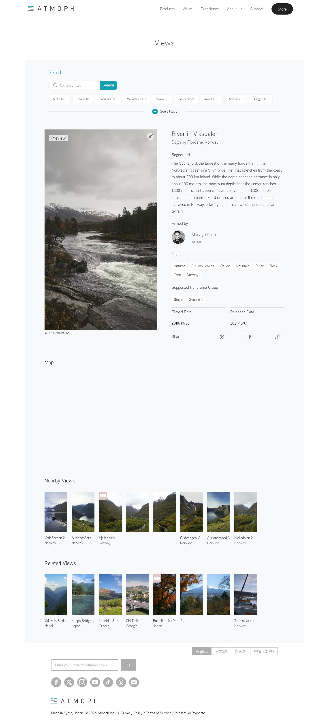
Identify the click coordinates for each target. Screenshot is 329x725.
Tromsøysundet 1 (245, 620)
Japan (76, 626)
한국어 (241, 651)
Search (108, 85)
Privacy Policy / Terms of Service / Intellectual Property (163, 713)
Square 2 (196, 299)
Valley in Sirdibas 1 (56, 620)
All (59, 99)
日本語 (221, 651)
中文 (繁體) (264, 651)
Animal (236, 99)
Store (282, 9)
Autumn (179, 266)
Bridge (260, 99)
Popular (108, 99)
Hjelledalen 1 (108, 538)
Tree (177, 274)
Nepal (49, 626)
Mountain (136, 99)
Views (187, 8)
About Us (234, 8)
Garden (186, 99)
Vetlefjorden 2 (55, 538)
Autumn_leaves (202, 266)
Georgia (131, 626)
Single (178, 299)
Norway (211, 142)
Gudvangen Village (191, 538)
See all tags (168, 111)
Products (167, 8)
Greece (104, 626)
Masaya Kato (204, 234)
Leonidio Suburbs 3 (110, 620)
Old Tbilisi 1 (134, 620)
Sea (162, 99)
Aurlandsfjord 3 (218, 538)
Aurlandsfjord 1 (83, 538)
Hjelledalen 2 (243, 538)
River (211, 99)
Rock (273, 266)
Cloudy (225, 266)
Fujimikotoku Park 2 (167, 620)
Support (256, 8)
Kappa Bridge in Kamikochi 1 (83, 620)
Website (197, 242)
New (83, 99)
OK (128, 665)
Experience (210, 8)
